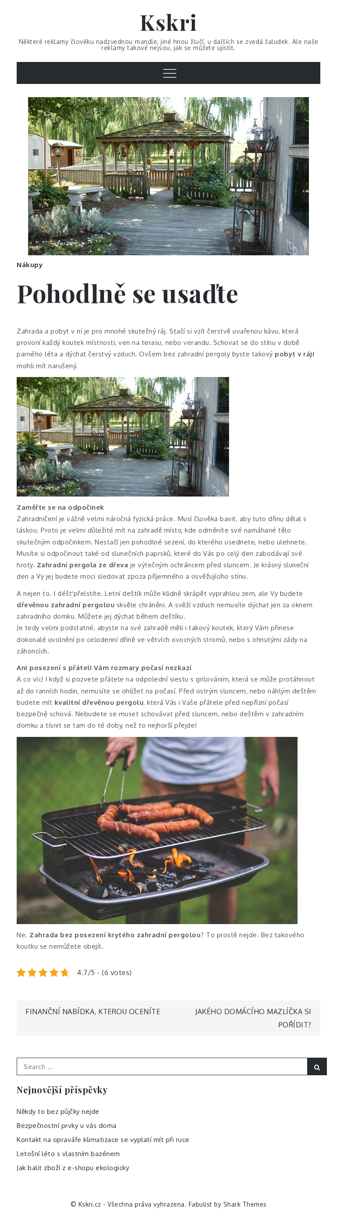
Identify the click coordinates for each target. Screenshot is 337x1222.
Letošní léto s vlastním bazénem (68, 1153)
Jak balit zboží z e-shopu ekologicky (73, 1168)
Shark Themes (245, 1204)
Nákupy (30, 265)
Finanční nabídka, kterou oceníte (92, 1011)
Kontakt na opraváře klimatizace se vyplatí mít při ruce (103, 1139)
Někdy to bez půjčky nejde (58, 1111)
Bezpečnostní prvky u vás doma (67, 1125)
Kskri (168, 22)
